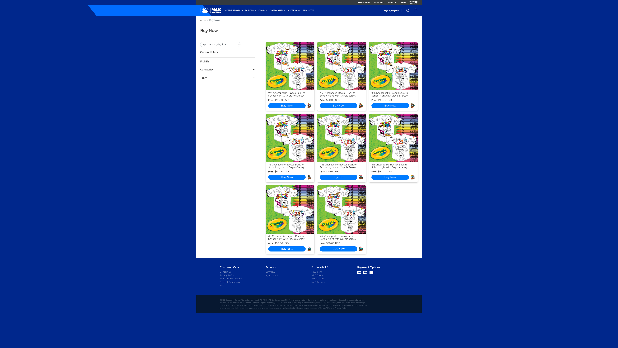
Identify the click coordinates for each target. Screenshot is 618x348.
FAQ (222, 285)
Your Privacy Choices (231, 278)
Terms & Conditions (230, 282)
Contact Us (225, 272)
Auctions (293, 10)
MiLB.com (392, 2)
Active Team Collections (239, 10)
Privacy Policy (227, 275)
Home (203, 20)
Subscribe (379, 2)
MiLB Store (317, 275)
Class (262, 10)
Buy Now (308, 10)
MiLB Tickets (317, 282)
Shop (403, 2)
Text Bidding (364, 2)
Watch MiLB (317, 278)
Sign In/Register (391, 10)
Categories (276, 10)
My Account (272, 275)
